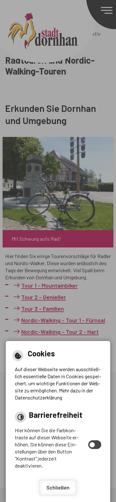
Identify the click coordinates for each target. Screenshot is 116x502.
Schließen (58, 487)
